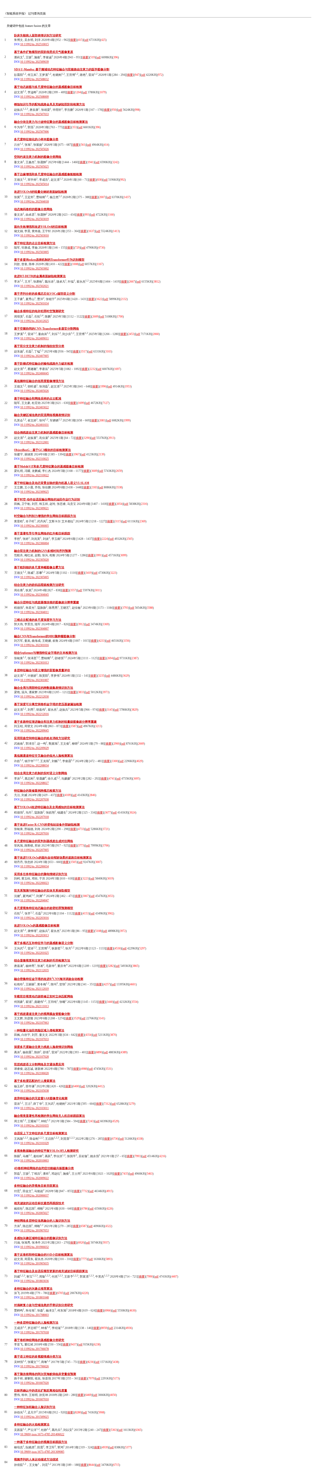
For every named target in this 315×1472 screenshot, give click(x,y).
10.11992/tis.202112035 (34, 970)
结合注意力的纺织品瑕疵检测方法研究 (39, 585)
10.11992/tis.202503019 (34, 219)
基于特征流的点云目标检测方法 (34, 243)
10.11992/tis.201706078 (34, 1349)
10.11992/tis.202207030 (34, 799)
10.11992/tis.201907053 (34, 1230)
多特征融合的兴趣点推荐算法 (33, 1288)
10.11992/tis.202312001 (34, 442)
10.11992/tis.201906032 (34, 1247)
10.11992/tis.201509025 (34, 1417)
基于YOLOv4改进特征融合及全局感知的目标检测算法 (49, 807)
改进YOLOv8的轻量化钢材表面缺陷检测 (40, 191)
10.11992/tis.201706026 (34, 1366)
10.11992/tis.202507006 (34, 131)
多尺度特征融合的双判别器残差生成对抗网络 (43, 841)
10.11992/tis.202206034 (34, 866)
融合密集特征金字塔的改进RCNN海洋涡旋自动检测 (48, 979)
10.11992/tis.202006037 (34, 1195)
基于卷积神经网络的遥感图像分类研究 (39, 1340)
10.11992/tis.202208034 (34, 765)
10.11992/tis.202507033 (34, 114)
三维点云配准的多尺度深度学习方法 (37, 620)
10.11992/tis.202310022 (34, 475)
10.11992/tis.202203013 (34, 935)
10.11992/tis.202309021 (34, 508)
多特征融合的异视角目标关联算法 (36, 1185)
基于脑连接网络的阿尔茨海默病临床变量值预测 (45, 1374)
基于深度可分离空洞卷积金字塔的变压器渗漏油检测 (48, 704)
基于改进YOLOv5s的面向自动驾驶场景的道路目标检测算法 (53, 857)
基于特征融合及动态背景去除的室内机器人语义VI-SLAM (51, 483)
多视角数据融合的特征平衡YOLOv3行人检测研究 (46, 1150)
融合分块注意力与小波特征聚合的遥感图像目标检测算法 (51, 122)
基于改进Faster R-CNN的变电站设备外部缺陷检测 (47, 824)
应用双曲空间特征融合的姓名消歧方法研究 (42, 738)
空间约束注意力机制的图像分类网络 (37, 157)
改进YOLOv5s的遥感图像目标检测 (36, 925)
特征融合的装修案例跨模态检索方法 (37, 790)
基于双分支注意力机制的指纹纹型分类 (39, 346)
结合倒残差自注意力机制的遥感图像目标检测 (43, 432)
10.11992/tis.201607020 (34, 1383)
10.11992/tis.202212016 (34, 714)
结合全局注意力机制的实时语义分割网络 (40, 773)
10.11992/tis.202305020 (34, 559)
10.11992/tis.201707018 (34, 1332)
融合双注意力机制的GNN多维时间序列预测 (42, 551)
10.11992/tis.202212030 (34, 696)
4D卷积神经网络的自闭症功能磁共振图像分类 (44, 1168)
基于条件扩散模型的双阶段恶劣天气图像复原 (43, 52)
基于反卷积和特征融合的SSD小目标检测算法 (43, 1254)
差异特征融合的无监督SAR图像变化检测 (40, 1098)
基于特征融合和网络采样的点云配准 (37, 398)
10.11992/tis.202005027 (34, 1213)
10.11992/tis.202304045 (34, 594)
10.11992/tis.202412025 (34, 321)
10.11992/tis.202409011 (34, 338)
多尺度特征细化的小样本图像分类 (36, 139)
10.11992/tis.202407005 (34, 356)
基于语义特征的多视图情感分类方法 (37, 1356)
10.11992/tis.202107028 (34, 1056)
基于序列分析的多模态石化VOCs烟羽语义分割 (44, 293)
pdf (86, 40)
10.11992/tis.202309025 (34, 492)
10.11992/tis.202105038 (34, 1090)
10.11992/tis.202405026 (34, 391)
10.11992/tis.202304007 (34, 628)
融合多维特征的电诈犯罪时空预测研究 (39, 311)
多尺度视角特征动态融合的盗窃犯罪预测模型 (43, 908)
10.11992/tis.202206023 (34, 883)
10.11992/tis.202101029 (34, 1143)
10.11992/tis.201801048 (34, 1297)
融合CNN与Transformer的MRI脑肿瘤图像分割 (44, 636)
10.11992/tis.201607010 (34, 1399)
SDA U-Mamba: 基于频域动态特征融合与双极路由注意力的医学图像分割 (61, 69)
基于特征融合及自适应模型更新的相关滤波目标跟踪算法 (51, 1271)
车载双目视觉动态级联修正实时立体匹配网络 (43, 996)
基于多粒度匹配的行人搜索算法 (34, 1081)
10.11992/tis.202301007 (34, 680)
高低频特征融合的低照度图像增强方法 (39, 381)
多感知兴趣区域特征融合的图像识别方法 (40, 1238)
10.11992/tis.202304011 (34, 612)
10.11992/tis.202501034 (34, 303)
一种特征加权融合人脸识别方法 (34, 1407)
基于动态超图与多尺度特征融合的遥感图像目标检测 (48, 87)
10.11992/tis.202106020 (34, 1073)
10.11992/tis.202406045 (34, 373)
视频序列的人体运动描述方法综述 (36, 1459)
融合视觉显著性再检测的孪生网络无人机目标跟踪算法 (49, 1116)
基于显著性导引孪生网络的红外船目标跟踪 (42, 533)
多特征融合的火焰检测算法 (31, 1424)
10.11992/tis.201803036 (34, 1281)
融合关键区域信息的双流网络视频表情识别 (42, 415)
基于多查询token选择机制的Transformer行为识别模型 (49, 259)
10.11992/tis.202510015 (34, 44)
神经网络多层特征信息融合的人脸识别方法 (42, 1220)
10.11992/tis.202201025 (34, 953)
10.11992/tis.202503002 (34, 268)
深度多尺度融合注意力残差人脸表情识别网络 (43, 1047)
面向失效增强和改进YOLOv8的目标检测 (40, 226)
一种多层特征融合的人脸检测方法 (36, 1322)
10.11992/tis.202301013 (34, 662)
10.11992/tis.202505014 (34, 184)
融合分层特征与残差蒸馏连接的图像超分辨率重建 (46, 602)
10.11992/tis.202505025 (34, 166)
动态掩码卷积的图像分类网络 (33, 209)
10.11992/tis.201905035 (34, 1263)
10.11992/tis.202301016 (34, 645)
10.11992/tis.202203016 (34, 918)
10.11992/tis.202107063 (34, 1022)
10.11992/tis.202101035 (34, 1125)
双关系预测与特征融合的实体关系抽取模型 (42, 890)
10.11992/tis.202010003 (34, 1160)
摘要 (73, 40)
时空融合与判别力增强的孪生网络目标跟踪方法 (45, 516)
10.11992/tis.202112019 (34, 989)
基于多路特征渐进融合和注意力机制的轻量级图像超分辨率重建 (55, 721)
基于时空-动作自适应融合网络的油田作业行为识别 (47, 499)
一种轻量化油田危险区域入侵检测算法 (39, 1030)
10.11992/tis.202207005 (34, 850)
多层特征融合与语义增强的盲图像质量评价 (42, 670)
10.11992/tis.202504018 (34, 201)
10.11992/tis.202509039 (34, 62)
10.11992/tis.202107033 (34, 1039)
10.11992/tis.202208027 (34, 783)
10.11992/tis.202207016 (34, 833)
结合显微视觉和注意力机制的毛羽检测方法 (42, 960)
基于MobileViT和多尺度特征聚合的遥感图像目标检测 (49, 466)
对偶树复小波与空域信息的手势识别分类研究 (43, 1305)
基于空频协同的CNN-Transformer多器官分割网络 (46, 328)
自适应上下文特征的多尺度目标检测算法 (40, 1133)
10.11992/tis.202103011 (34, 1108)
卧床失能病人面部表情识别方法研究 (37, 35)
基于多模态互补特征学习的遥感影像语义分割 (43, 943)
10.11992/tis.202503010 (34, 235)
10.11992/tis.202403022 (34, 407)
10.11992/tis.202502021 (34, 286)
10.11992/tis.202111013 (34, 1006)
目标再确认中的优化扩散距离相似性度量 (40, 1390)
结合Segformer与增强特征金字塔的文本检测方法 (45, 653)
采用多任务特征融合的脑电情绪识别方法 (40, 874)
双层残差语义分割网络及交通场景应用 (39, 1064)
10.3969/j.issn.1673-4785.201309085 (42, 1452)
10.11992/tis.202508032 (34, 79)
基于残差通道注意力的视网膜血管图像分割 (42, 1014)
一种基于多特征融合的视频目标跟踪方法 (40, 1442)
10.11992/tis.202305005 (34, 577)
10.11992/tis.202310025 (34, 459)
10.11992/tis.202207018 (34, 817)
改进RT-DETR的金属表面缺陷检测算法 (40, 276)
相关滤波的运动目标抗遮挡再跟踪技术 (39, 1203)
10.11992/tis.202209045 (34, 730)
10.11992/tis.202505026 (34, 149)
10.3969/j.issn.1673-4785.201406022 (42, 1434)
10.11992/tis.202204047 (34, 900)
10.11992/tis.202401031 (34, 425)
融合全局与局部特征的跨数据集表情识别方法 (43, 687)
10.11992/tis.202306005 (34, 526)
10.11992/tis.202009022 (34, 1178)
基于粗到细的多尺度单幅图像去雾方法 (39, 567)
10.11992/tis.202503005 (34, 252)
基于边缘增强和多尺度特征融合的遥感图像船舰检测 (48, 174)
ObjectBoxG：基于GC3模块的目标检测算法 (42, 450)
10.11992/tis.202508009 (34, 96)
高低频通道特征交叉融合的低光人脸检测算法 (43, 755)
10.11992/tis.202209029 (34, 748)
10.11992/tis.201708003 (34, 1315)
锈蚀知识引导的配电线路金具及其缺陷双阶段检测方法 (49, 104)
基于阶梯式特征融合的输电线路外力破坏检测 (43, 363)
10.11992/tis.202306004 (34, 543)
